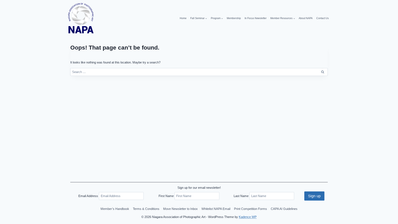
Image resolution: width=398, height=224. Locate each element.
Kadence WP (248, 217)
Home (183, 18)
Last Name (241, 196)
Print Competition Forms (250, 209)
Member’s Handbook (115, 209)
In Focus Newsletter (256, 18)
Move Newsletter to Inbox (180, 209)
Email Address (88, 196)
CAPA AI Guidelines (284, 209)
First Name (166, 196)
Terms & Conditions (146, 209)
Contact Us (322, 18)
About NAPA (306, 18)
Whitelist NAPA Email (215, 209)
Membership (234, 18)
